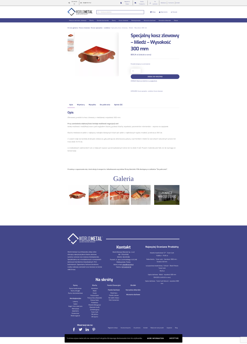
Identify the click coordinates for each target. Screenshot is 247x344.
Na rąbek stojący (114, 298)
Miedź (94, 291)
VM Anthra (94, 314)
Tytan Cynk (94, 312)
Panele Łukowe (114, 295)
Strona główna (73, 28)
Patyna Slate (95, 300)
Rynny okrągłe (75, 291)
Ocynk (95, 293)
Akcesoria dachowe (150, 20)
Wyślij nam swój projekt (157, 328)
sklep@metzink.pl (128, 265)
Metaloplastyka (135, 20)
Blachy (92, 20)
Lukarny (75, 302)
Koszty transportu (126, 328)
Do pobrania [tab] (105, 105)
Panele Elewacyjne (114, 285)
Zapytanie (169, 328)
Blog (176, 328)
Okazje (176, 20)
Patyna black (95, 295)
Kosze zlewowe (123, 20)
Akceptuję (174, 338)
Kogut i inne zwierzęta (75, 306)
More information (155, 338)
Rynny (114, 20)
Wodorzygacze (75, 316)
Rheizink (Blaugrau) (95, 305)
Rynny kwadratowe (75, 288)
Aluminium (94, 288)
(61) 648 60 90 (126, 267)
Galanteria (75, 311)
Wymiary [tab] (81, 105)
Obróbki (133, 285)
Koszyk (174, 12)
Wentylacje (75, 309)
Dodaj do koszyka (155, 77)
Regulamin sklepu (113, 328)
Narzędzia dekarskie (165, 20)
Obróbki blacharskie (103, 20)
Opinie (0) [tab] (118, 105)
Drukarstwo (75, 313)
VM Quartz (94, 317)
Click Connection (114, 300)
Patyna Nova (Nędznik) (95, 298)
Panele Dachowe (114, 290)
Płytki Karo (113, 293)
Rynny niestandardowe (75, 293)
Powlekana (94, 303)
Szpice (75, 304)
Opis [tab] (71, 105)
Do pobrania (137, 328)
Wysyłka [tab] (92, 105)
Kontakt (145, 328)
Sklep (154, 12)
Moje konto (163, 12)
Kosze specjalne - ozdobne (100, 28)
